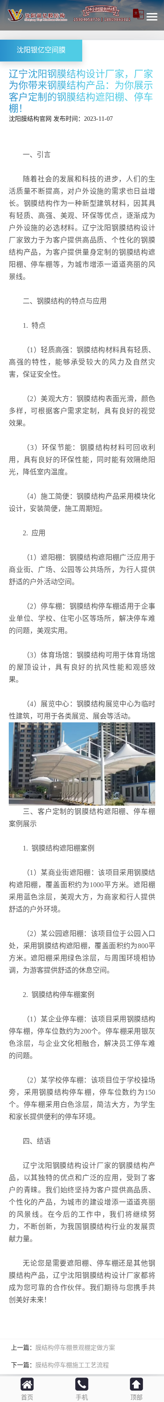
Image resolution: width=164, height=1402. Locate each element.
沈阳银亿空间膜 (41, 50)
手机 (82, 1397)
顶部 (136, 1397)
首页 (27, 1397)
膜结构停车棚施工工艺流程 (72, 1365)
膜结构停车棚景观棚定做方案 (75, 1347)
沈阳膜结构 (24, 119)
